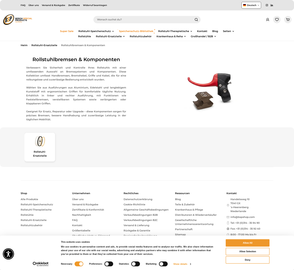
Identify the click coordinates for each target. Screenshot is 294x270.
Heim (24, 45)
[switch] (108, 263)
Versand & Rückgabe (53, 5)
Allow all (247, 242)
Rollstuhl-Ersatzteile (44, 45)
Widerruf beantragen (95, 5)
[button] (251, 5)
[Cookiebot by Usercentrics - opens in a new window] (40, 264)
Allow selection (247, 251)
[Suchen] (196, 19)
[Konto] (268, 19)
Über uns (33, 5)
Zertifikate (74, 5)
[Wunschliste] (277, 19)
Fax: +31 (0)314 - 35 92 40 (245, 228)
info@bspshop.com (242, 217)
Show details (180, 264)
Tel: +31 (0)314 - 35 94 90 (245, 222)
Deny (247, 260)
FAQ (23, 5)
